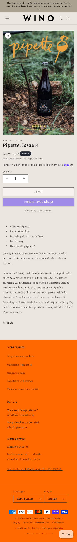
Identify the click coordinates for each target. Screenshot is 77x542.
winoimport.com (17, 427)
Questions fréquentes (19, 364)
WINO (25, 518)
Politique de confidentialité (22, 389)
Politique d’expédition (52, 528)
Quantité (7, 171)
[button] (7, 18)
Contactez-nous (16, 373)
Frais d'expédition (10, 158)
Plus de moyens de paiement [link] (38, 210)
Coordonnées (58, 522)
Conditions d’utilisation (28, 528)
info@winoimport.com (20, 415)
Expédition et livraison (20, 381)
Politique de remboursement (40, 533)
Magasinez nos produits (21, 356)
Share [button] (10, 322)
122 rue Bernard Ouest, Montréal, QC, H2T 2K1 (34, 469)
